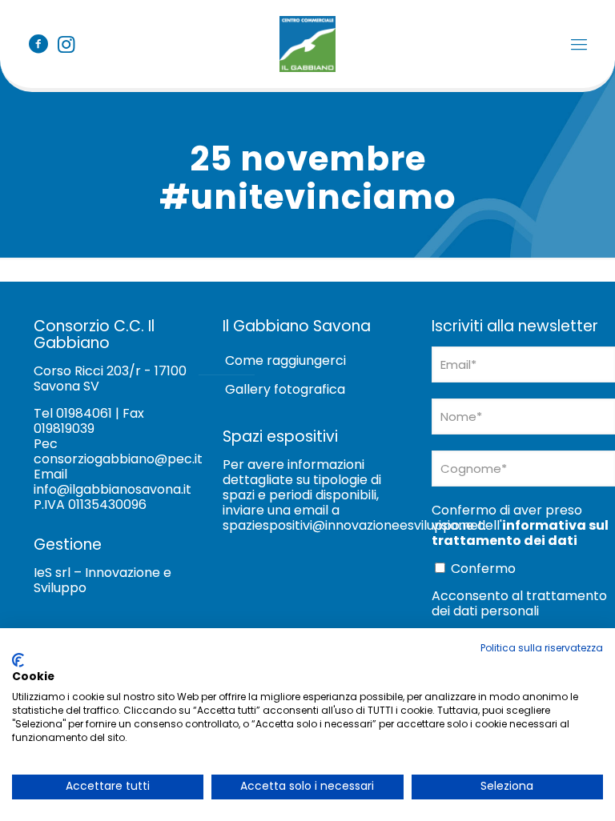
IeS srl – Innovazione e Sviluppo (102, 580)
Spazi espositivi (280, 436)
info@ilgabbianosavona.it (112, 489)
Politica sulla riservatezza (541, 648)
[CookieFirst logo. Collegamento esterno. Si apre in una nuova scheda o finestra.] (18, 660)
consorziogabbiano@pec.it (118, 459)
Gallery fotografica (285, 389)
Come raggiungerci (285, 360)
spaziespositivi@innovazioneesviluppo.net (353, 525)
